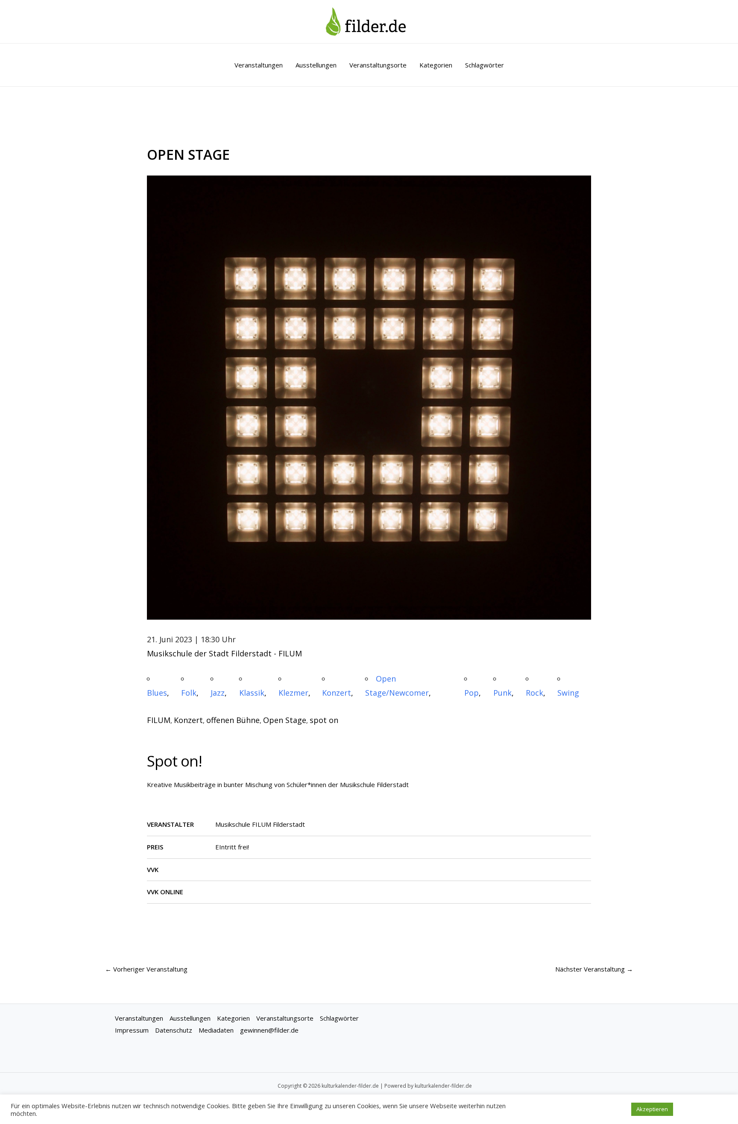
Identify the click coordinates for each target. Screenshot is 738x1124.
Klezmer (293, 693)
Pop (471, 693)
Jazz (218, 693)
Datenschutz (173, 1030)
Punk (502, 693)
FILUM (158, 720)
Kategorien (435, 65)
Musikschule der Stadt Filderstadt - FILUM (224, 653)
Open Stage (284, 720)
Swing (568, 693)
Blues (157, 693)
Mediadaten (216, 1030)
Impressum (132, 1030)
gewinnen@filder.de (269, 1030)
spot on (324, 720)
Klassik (251, 693)
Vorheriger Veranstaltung (146, 969)
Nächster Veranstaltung (594, 969)
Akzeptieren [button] (652, 1109)
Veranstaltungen (258, 65)
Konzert (336, 693)
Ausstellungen (316, 65)
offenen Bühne (233, 720)
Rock (534, 693)
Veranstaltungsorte (378, 65)
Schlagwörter (484, 65)
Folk (188, 693)
